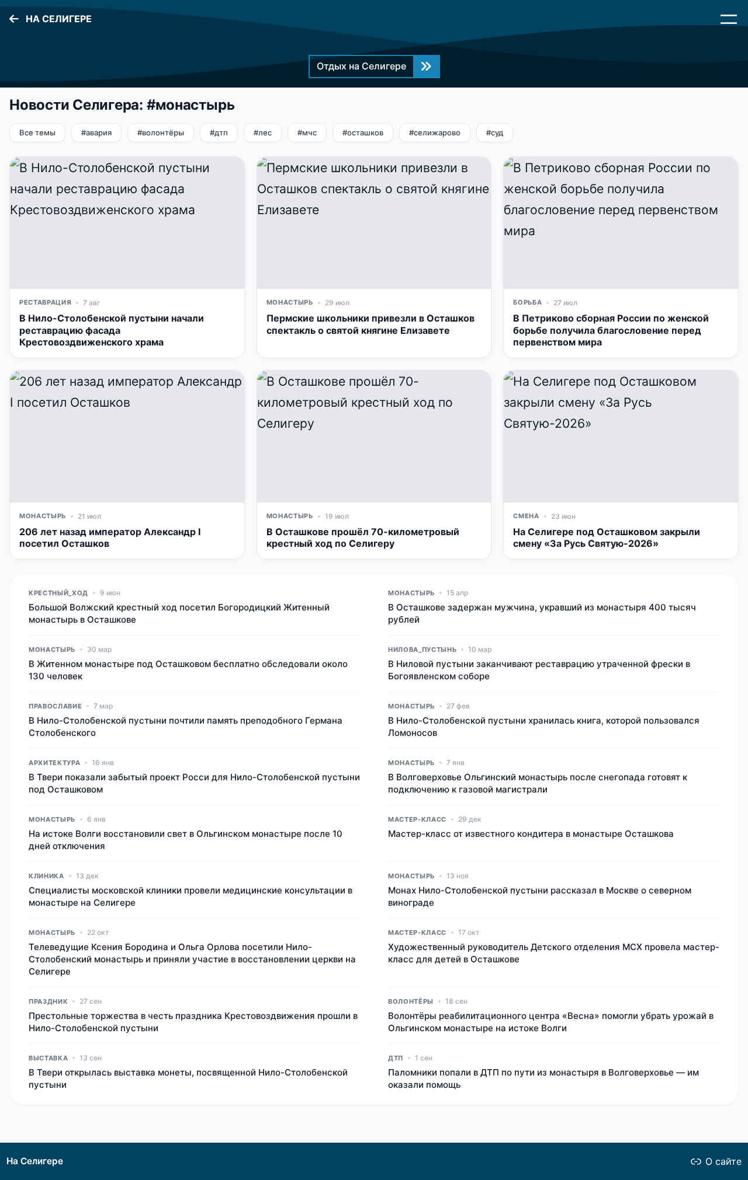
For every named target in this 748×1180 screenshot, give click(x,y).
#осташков (362, 132)
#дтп (219, 132)
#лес (263, 132)
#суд (494, 132)
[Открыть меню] (728, 19)
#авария (96, 132)
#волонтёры (160, 132)
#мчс (307, 132)
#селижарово (434, 132)
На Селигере (34, 1161)
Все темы (37, 132)
